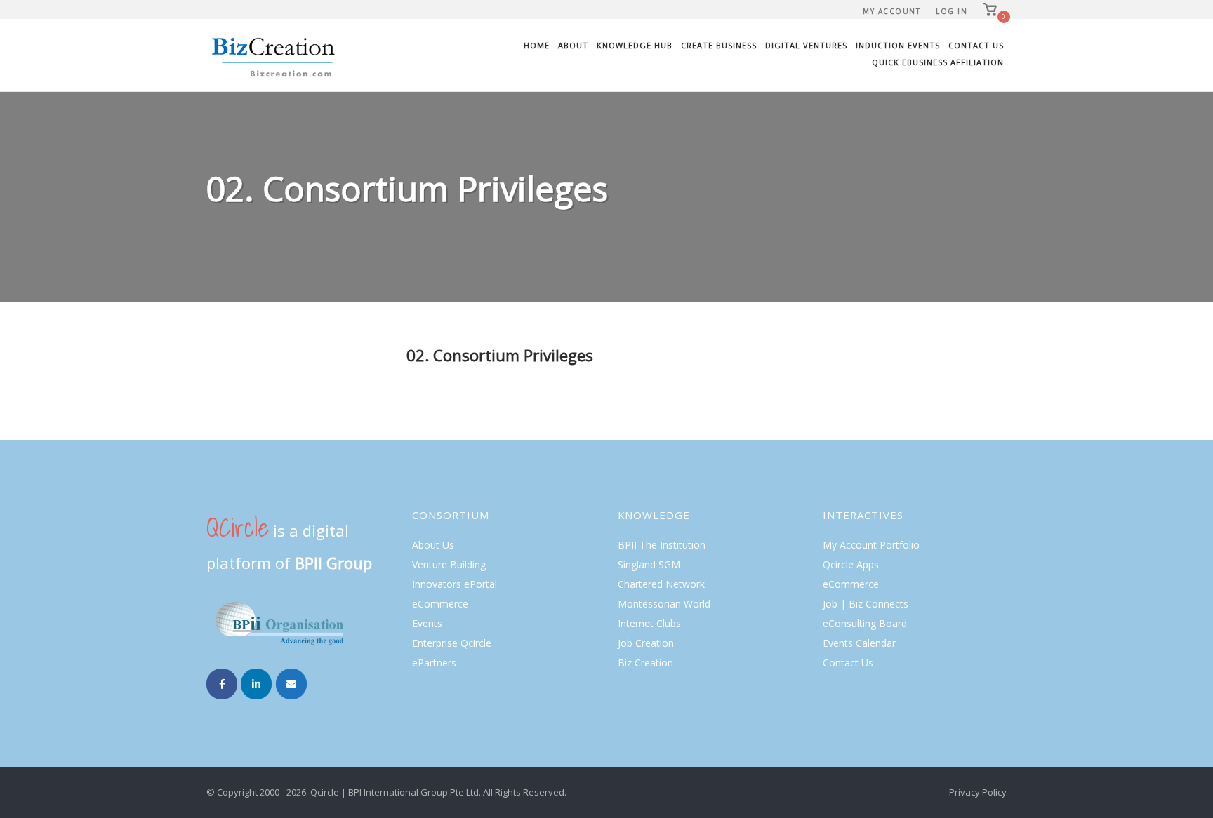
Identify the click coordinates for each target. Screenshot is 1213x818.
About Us (433, 544)
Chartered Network (661, 584)
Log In (951, 11)
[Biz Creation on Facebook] (221, 684)
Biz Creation (645, 662)
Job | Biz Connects (865, 603)
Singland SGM (649, 564)
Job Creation (646, 643)
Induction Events (898, 45)
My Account (891, 11)
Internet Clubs (649, 623)
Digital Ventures (806, 45)
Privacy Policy (978, 792)
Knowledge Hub (634, 45)
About (573, 45)
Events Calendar (859, 643)
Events (427, 623)
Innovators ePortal (454, 584)
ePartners (434, 662)
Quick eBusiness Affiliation (938, 62)
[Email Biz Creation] (291, 684)
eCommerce (440, 603)
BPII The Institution (661, 544)
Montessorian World (664, 603)
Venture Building (449, 564)
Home (537, 45)
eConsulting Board (865, 623)
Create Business (719, 45)
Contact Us (976, 45)
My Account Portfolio (871, 544)
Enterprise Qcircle (451, 643)
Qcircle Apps (851, 564)
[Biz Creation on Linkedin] (256, 684)
